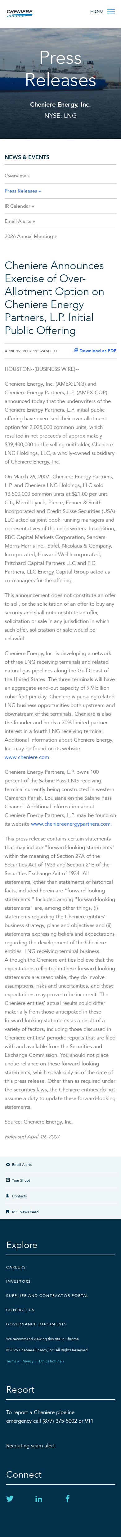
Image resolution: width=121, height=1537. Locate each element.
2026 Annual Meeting (29, 236)
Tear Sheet (21, 1180)
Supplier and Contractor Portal (47, 1295)
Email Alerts (18, 221)
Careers (16, 1267)
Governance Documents (36, 1324)
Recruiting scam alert (30, 1445)
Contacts (19, 1196)
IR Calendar (17, 206)
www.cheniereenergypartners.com (70, 824)
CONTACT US (20, 1309)
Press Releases (21, 191)
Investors (18, 1281)
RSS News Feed (25, 1211)
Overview (15, 175)
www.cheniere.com (27, 757)
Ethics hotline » (52, 1361)
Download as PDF (97, 351)
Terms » (12, 1361)
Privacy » (29, 1361)
